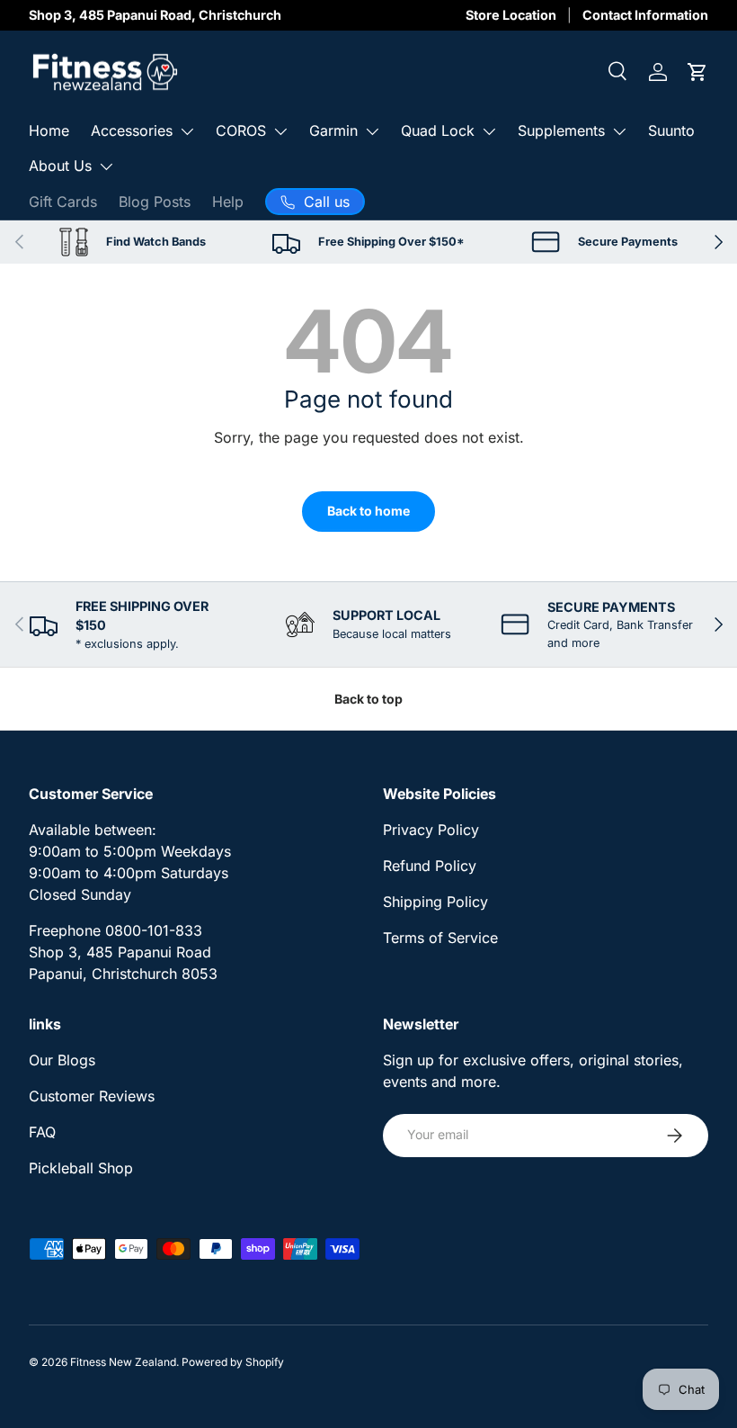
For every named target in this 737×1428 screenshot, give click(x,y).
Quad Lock (438, 130)
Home (49, 130)
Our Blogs (62, 1060)
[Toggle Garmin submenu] (372, 131)
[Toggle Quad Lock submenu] (489, 131)
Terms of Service (440, 938)
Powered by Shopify (233, 1362)
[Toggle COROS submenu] (280, 131)
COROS (241, 130)
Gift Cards (63, 202)
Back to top (368, 698)
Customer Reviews (92, 1096)
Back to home (368, 510)
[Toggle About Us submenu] (106, 166)
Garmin (333, 130)
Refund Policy (429, 866)
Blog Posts (155, 202)
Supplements (561, 130)
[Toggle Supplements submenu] (619, 131)
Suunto (671, 130)
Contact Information (645, 14)
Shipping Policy (435, 902)
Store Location (511, 14)
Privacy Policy (431, 830)
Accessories (132, 130)
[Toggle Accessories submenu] (187, 131)
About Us (60, 166)
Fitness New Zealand (123, 1362)
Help (228, 202)
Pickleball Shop (81, 1168)
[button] (697, 72)
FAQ (42, 1132)
